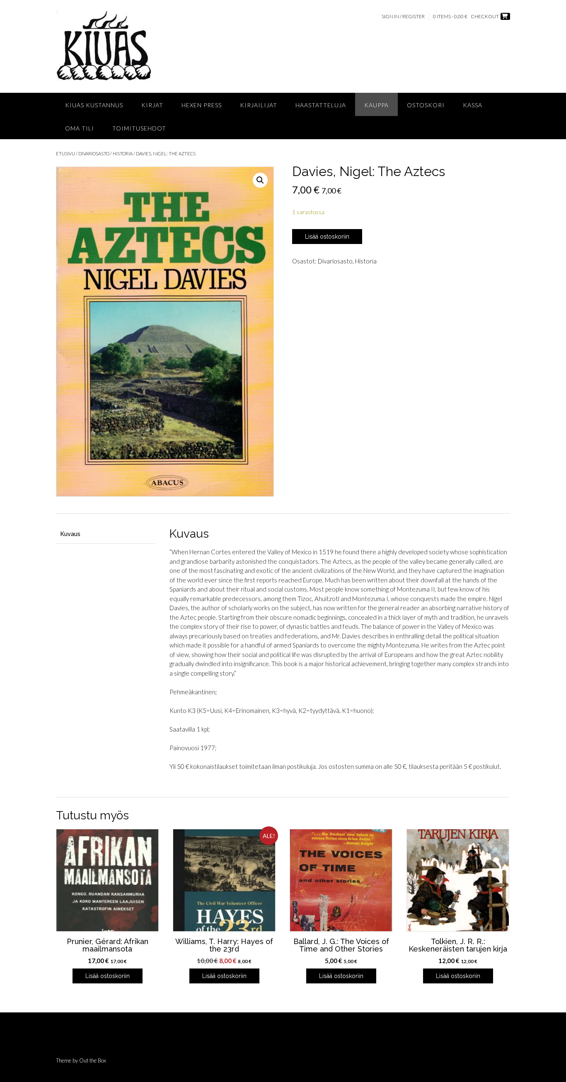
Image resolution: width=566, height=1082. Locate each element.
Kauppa (376, 105)
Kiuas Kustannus (94, 105)
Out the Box (92, 1060)
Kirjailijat (258, 105)
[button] (260, 180)
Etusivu (65, 153)
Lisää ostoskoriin (327, 236)
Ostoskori (426, 105)
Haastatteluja (320, 105)
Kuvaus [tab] (70, 533)
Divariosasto (93, 153)
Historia (123, 153)
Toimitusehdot (139, 128)
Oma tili (79, 128)
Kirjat (152, 105)
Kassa (472, 105)
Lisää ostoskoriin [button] (107, 976)
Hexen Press (201, 105)
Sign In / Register (403, 16)
